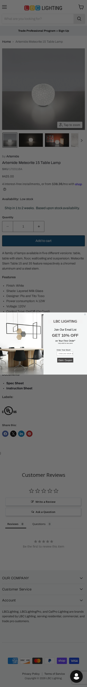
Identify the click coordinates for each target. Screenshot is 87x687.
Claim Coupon (65, 360)
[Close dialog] (85, 314)
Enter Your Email (63, 350)
